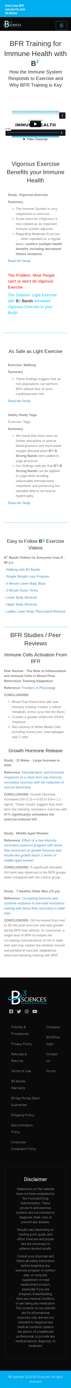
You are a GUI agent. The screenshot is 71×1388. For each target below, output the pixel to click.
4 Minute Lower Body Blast (26, 583)
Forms (51, 1071)
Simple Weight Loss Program (27, 576)
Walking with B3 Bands (23, 569)
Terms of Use (21, 1071)
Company (53, 1027)
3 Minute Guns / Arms (22, 590)
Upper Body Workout (21, 604)
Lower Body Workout (21, 597)
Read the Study (19, 261)
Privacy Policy (21, 1044)
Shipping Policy (22, 1115)
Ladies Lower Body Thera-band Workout (35, 611)
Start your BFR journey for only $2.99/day (15, 9)
